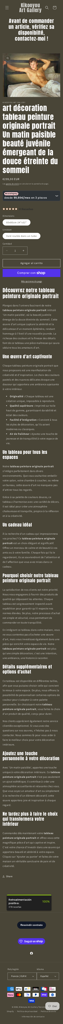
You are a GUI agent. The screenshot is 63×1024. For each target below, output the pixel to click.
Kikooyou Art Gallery (28, 1007)
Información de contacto (33, 1016)
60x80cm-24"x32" (16, 222)
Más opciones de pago (31, 281)
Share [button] (9, 876)
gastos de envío (12, 184)
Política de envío (48, 1011)
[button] (7, 7)
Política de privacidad (27, 1011)
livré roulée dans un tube (21, 236)
